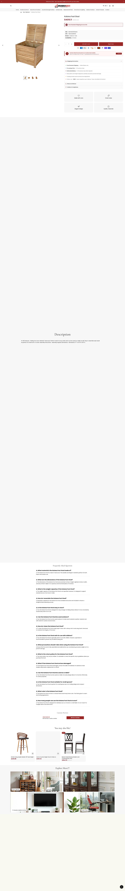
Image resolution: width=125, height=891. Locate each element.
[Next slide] (123, 1)
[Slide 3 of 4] (32, 77)
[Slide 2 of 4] (29, 77)
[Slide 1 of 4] (25, 77)
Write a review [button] (75, 718)
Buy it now (111, 44)
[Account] (109, 5)
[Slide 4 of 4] (36, 77)
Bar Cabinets (26, 12)
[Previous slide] (1, 1)
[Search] (10, 5)
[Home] (21, 12)
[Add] (32, 753)
